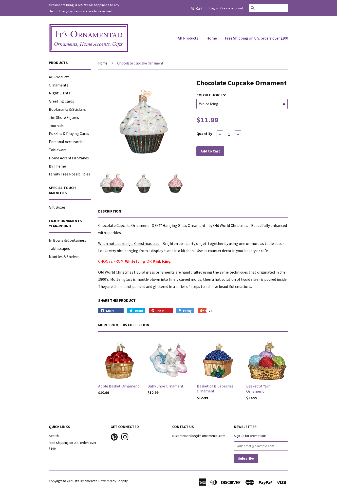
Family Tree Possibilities (69, 174)
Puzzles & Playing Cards (69, 133)
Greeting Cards (61, 101)
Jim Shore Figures (64, 117)
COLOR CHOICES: (211, 94)
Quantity (204, 133)
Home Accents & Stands (69, 157)
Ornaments (58, 85)
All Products (188, 38)
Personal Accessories (66, 141)
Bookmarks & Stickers (67, 109)
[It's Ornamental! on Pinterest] (114, 436)
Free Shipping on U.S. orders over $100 (256, 38)
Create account (231, 8)
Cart (198, 8)
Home (211, 38)
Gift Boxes (57, 207)
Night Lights (59, 92)
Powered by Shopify (113, 481)
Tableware (58, 149)
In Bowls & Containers (67, 240)
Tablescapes (59, 248)
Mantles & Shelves (64, 256)
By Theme (57, 166)
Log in (213, 8)
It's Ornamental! (86, 481)
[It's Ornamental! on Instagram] (125, 436)
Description (109, 211)
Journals (56, 125)
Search (54, 436)
